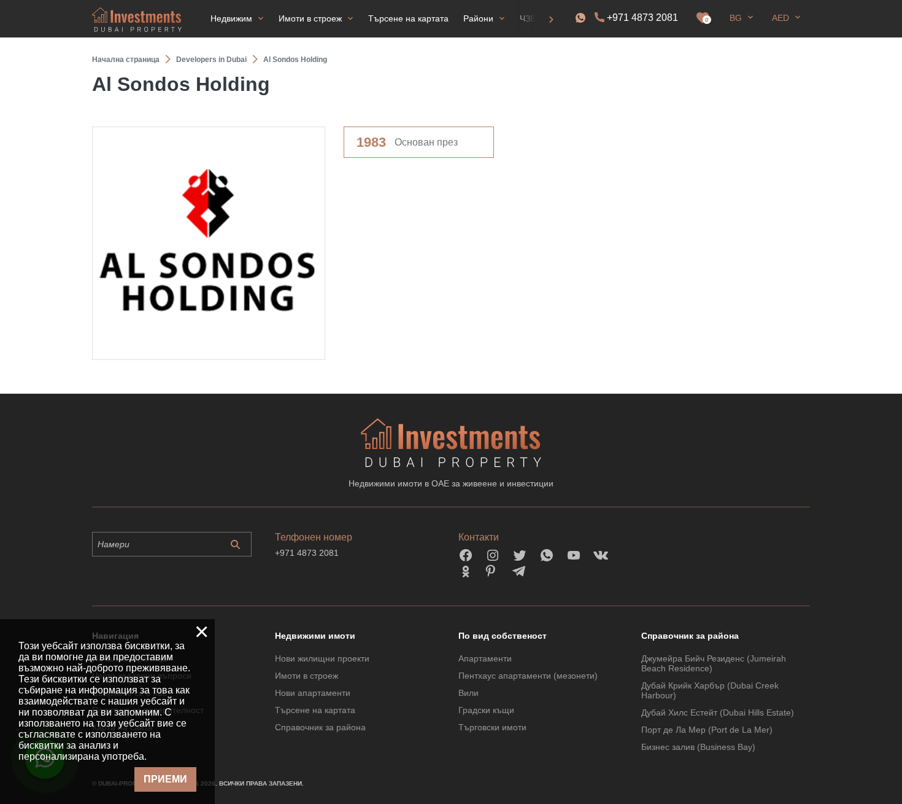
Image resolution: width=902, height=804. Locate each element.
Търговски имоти (492, 727)
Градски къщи (486, 710)
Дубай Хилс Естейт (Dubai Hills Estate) (717, 712)
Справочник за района (320, 727)
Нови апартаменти (312, 693)
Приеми (165, 779)
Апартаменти (485, 658)
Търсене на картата (315, 710)
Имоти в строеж (306, 676)
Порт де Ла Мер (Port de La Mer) (707, 730)
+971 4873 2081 (642, 17)
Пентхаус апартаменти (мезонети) (528, 676)
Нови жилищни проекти (322, 658)
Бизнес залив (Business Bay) (698, 747)
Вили (468, 693)
